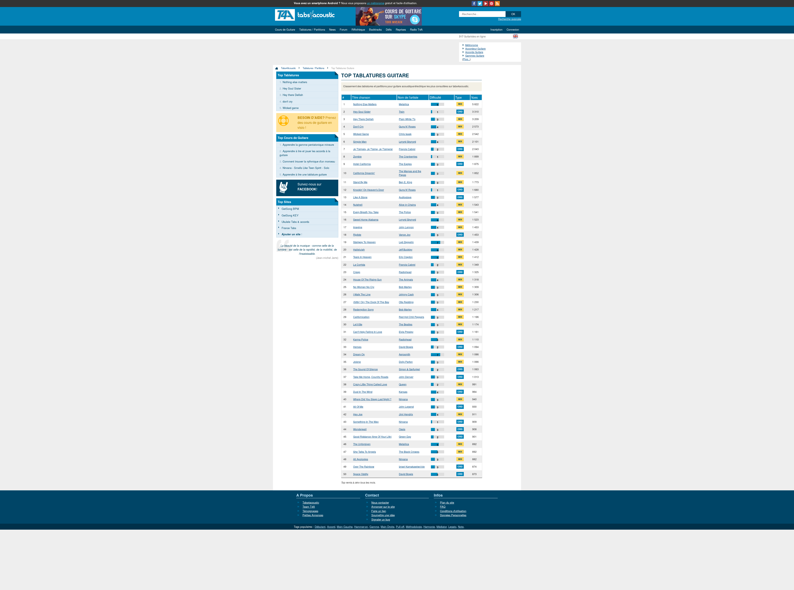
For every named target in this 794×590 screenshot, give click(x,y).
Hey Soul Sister (362, 111)
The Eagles (405, 164)
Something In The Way (366, 421)
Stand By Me (360, 182)
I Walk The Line (362, 294)
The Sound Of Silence (365, 369)
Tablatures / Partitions (313, 68)
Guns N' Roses (407, 126)
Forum (343, 29)
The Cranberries (408, 156)
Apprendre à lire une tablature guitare (305, 174)
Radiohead (405, 272)
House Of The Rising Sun (367, 279)
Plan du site (447, 502)
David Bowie (406, 347)
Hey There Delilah (363, 119)
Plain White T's (407, 119)
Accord (331, 527)
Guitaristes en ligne (475, 36)
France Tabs (289, 228)
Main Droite (387, 527)
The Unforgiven (362, 444)
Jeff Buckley (405, 249)
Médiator (441, 527)
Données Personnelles (453, 515)
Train (401, 111)
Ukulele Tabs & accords (295, 222)
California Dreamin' (364, 173)
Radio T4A (416, 29)
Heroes (357, 347)
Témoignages (310, 511)
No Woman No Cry (363, 287)
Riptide (357, 234)
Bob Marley (405, 287)
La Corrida (359, 264)
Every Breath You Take (366, 212)
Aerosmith (404, 354)
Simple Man (360, 141)
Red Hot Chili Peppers (411, 317)
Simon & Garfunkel (409, 369)
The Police (405, 212)
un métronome (375, 3)
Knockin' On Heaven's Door (368, 189)
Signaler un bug (380, 519)
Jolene (357, 361)
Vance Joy (404, 234)
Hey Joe (357, 414)
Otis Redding (406, 302)
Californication (361, 317)
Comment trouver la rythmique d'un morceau (309, 161)
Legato (452, 527)
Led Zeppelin (406, 242)
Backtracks (375, 29)
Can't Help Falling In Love (367, 331)
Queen (403, 384)
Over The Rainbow (363, 466)
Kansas (403, 391)
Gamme (374, 527)
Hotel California (362, 164)
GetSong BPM (290, 209)
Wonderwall (360, 429)
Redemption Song (363, 309)
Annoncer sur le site (383, 507)
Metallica (404, 104)
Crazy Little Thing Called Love (370, 384)
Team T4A (309, 507)
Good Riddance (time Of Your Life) (372, 436)
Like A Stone (360, 197)
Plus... (466, 59)
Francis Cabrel (407, 149)
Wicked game (291, 108)
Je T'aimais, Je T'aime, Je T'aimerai (373, 149)
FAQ (442, 507)
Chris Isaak (405, 134)
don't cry (287, 101)
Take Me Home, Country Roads (370, 377)
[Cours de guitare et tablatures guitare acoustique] (311, 14)
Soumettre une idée (383, 515)
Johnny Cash (406, 294)
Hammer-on (361, 527)
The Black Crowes (409, 451)
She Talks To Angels (364, 451)
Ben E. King (405, 182)
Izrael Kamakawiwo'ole (412, 466)
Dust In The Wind (362, 391)
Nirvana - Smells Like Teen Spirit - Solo (306, 168)
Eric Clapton (406, 257)
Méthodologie (414, 527)
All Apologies (360, 459)
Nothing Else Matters (365, 104)
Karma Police (360, 339)
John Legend (406, 406)
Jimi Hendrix (406, 414)
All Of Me (358, 406)
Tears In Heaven (362, 257)
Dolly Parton (406, 361)
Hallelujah (359, 249)
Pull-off (400, 527)
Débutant (320, 527)
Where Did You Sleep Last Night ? (372, 399)
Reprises (401, 29)
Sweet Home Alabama (365, 219)
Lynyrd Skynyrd (407, 141)
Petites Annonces (313, 515)
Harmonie (429, 527)
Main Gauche (345, 527)
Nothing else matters (295, 82)
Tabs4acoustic (311, 502)
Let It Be (357, 324)
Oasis (402, 429)
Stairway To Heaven (364, 242)
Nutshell (357, 204)
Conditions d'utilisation (453, 511)
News (332, 29)
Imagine (357, 227)
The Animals (406, 279)
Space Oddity (360, 474)
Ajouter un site (291, 234)
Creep (356, 272)
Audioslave (405, 197)
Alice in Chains (407, 204)
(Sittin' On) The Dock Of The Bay (371, 302)
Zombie (357, 156)
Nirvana (403, 399)
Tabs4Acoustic (288, 68)
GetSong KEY (290, 215)
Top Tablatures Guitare (342, 68)
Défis (389, 29)
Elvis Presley (406, 331)
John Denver (406, 377)
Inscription (496, 29)
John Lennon (406, 227)
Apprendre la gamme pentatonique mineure (308, 145)
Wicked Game (361, 134)
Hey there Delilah (293, 95)
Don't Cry (358, 126)
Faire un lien (378, 511)
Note (461, 527)
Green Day (405, 436)
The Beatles (405, 324)
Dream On (359, 354)
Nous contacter (380, 502)
